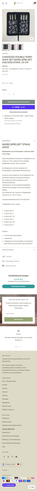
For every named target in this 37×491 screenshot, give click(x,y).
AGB (3, 447)
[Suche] (6, 3)
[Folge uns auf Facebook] (4, 457)
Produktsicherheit (8, 249)
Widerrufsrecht (6, 422)
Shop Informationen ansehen (12, 123)
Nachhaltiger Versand (12, 261)
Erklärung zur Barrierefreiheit (11, 439)
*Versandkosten (14, 69)
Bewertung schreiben (18, 286)
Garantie (8, 256)
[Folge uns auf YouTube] (16, 457)
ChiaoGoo (5, 53)
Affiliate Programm (8, 409)
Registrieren (6, 402)
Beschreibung (6, 140)
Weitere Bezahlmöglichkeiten (18, 112)
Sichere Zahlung (10, 266)
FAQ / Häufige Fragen (9, 381)
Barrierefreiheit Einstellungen (11, 443)
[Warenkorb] (34, 3)
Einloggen (5, 399)
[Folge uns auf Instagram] (8, 457)
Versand (4, 392)
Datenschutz (6, 432)
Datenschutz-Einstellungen (10, 436)
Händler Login (6, 406)
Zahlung (4, 395)
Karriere (4, 388)
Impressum (5, 418)
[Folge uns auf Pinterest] (12, 457)
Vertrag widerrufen (8, 429)
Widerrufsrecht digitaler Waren (11, 425)
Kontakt (4, 385)
